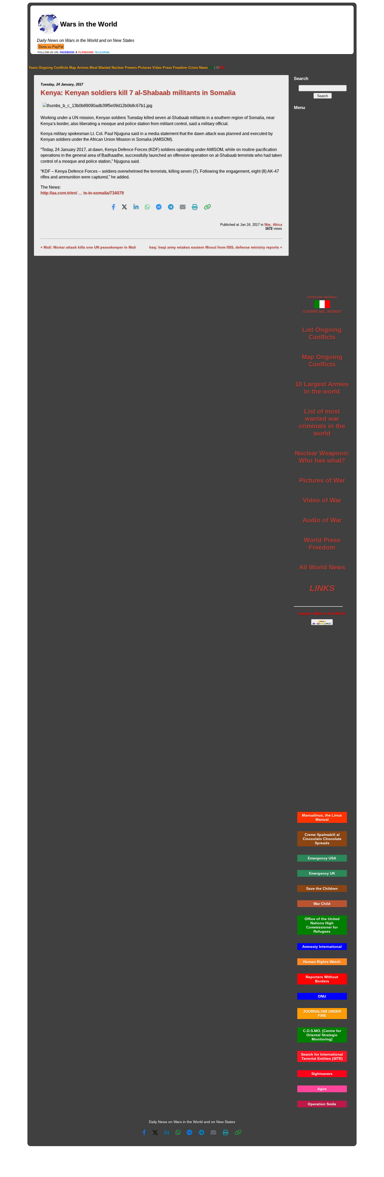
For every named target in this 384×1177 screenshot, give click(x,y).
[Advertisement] (322, 199)
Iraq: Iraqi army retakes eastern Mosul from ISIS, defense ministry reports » (215, 247)
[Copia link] (207, 207)
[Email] (182, 207)
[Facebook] (113, 207)
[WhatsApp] (147, 207)
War (267, 225)
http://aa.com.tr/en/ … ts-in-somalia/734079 (82, 193)
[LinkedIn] (136, 207)
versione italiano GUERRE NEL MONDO (321, 304)
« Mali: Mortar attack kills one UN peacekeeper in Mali (88, 247)
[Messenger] (158, 207)
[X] (124, 207)
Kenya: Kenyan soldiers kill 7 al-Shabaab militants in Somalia (137, 92)
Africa (277, 225)
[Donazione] (51, 46)
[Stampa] (194, 207)
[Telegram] (170, 207)
